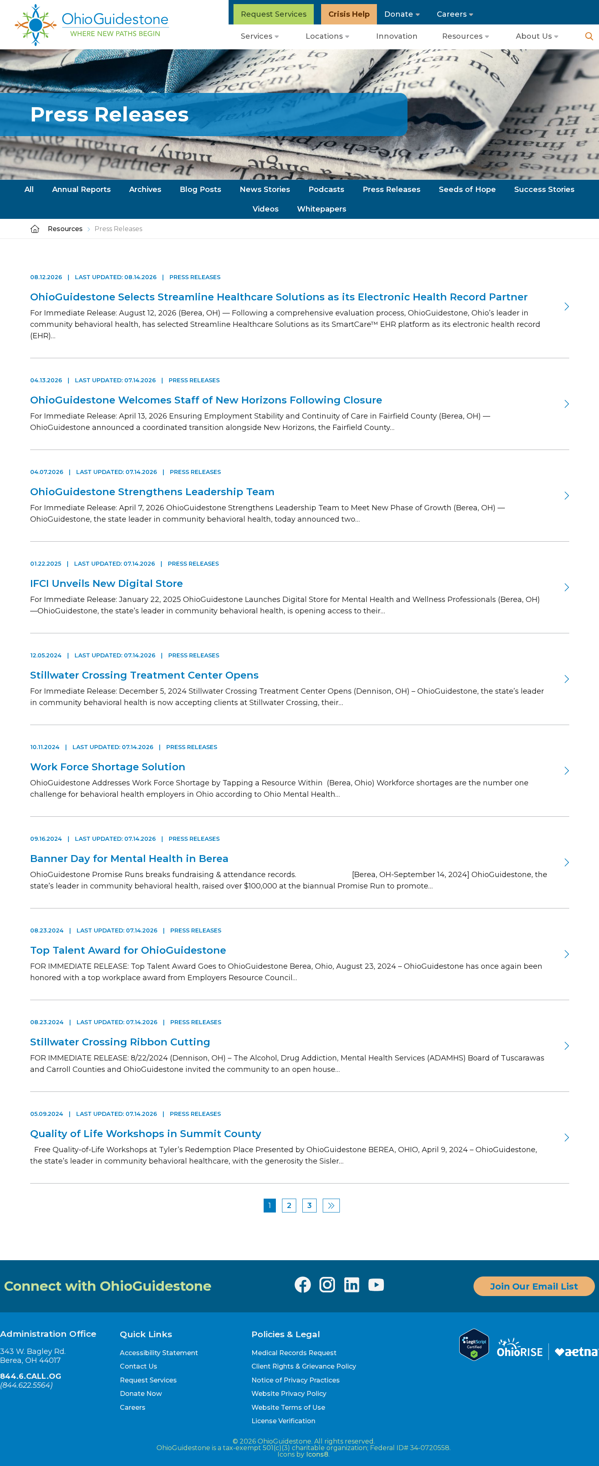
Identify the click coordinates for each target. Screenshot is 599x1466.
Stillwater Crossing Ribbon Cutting (120, 1042)
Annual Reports (81, 189)
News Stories (265, 189)
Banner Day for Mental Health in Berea (131, 858)
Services (256, 36)
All (29, 189)
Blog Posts (200, 189)
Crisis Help (349, 14)
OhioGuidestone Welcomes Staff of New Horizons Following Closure (206, 400)
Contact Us (138, 1366)
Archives (145, 189)
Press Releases (392, 189)
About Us (534, 36)
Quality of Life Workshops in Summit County (145, 1134)
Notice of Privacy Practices (295, 1380)
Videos (266, 209)
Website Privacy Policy (288, 1394)
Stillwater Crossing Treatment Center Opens (144, 675)
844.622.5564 (26, 1385)
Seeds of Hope (467, 189)
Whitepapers (321, 209)
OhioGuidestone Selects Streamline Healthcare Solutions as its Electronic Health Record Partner (279, 297)
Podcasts (326, 189)
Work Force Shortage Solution (107, 767)
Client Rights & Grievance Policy (303, 1366)
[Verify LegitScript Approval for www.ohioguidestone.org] (474, 1358)
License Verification (283, 1421)
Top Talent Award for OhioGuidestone (128, 950)
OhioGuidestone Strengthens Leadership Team (152, 492)
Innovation (397, 36)
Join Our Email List (534, 1286)
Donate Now (141, 1394)
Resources (462, 36)
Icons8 (317, 1454)
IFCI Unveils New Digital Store (106, 583)
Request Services (273, 14)
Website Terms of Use (288, 1407)
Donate (398, 14)
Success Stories (544, 189)
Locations (324, 36)
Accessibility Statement (159, 1353)
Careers (452, 14)
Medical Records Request (294, 1353)
